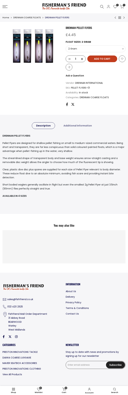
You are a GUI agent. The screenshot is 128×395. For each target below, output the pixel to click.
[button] (122, 59)
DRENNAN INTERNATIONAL (89, 83)
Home (5, 17)
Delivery (70, 296)
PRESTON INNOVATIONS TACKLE (20, 352)
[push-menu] (5, 6)
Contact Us (72, 313)
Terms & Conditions (77, 308)
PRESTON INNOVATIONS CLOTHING (21, 368)
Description (43, 125)
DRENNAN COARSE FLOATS (27, 17)
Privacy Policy (73, 302)
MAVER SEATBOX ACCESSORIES (19, 363)
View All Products (12, 374)
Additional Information (78, 125)
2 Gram (72, 48)
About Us (71, 291)
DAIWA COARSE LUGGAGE (16, 357)
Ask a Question (75, 75)
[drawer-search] (102, 7)
